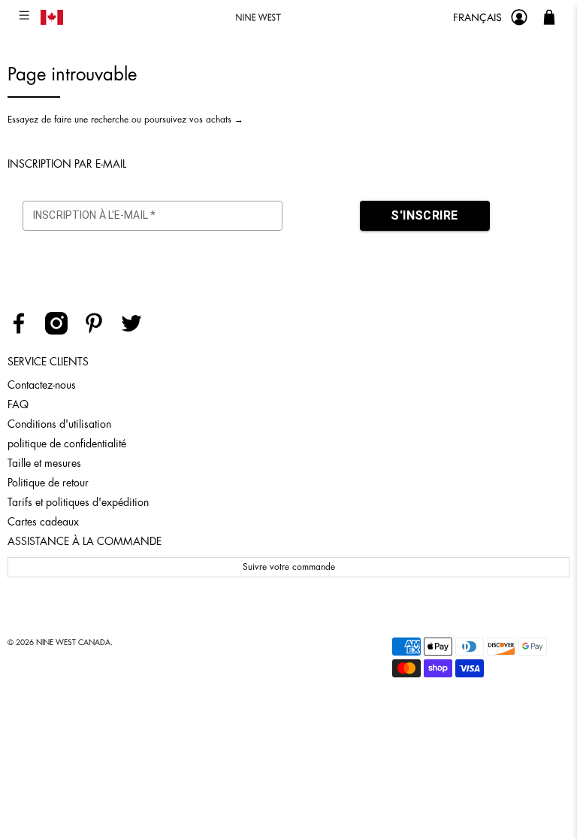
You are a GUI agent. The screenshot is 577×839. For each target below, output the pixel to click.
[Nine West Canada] (258, 17)
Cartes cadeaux (43, 521)
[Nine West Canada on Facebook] (24, 331)
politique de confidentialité (67, 443)
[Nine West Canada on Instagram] (62, 331)
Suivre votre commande (289, 566)
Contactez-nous (42, 385)
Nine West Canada (73, 643)
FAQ (18, 404)
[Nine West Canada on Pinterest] (99, 331)
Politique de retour (48, 482)
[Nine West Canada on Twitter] (137, 331)
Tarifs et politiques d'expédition (78, 502)
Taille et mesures (44, 463)
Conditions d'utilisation (59, 424)
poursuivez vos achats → (193, 119)
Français (477, 17)
